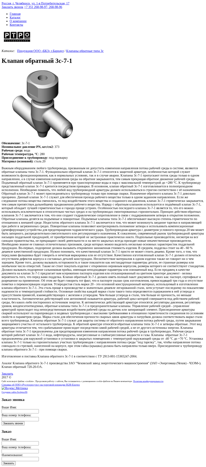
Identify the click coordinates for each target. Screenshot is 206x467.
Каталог (15, 17)
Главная (15, 14)
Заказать (7, 373)
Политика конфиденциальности (148, 381)
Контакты (16, 24)
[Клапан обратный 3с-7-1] (42, 139)
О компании (18, 21)
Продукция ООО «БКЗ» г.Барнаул (40, 51)
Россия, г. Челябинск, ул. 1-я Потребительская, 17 (35, 3)
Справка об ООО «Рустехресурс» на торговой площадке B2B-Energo (41, 384)
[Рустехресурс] (17, 42)
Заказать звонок (12, 7)
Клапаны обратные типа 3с (85, 51)
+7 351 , (43, 7)
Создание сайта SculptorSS (14, 392)
